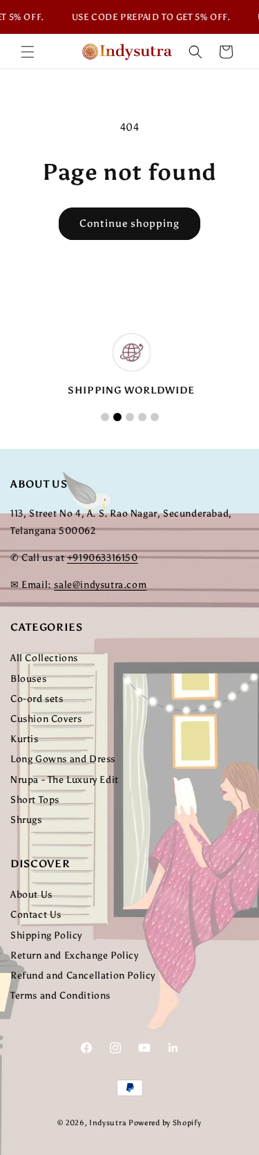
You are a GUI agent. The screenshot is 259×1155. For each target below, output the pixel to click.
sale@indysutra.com (100, 585)
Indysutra (107, 1122)
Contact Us (35, 915)
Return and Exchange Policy (74, 955)
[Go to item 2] (117, 417)
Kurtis (24, 739)
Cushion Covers (45, 719)
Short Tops (34, 800)
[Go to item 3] (130, 417)
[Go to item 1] (105, 417)
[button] (27, 52)
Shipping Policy (46, 935)
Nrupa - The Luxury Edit (64, 780)
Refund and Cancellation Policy (82, 975)
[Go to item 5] (155, 417)
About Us (31, 894)
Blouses (28, 679)
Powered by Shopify (165, 1122)
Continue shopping (129, 223)
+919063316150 (102, 558)
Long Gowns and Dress (62, 759)
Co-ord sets (37, 699)
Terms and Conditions (60, 995)
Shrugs (26, 820)
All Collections (44, 658)
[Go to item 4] (142, 417)
